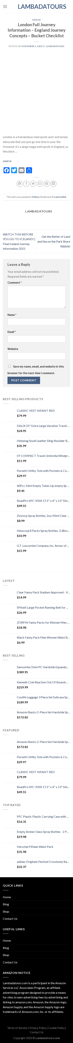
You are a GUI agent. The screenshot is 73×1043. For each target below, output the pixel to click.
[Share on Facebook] (26, 184)
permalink (61, 196)
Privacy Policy (37, 1028)
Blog (6, 904)
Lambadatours (36, 7)
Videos (36, 20)
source (7, 161)
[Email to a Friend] (40, 184)
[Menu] (5, 6)
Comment (14, 282)
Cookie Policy (56, 1028)
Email (11, 331)
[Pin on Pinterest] (47, 184)
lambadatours (55, 46)
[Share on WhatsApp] (19, 184)
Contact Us (10, 918)
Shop (6, 911)
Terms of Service (17, 1028)
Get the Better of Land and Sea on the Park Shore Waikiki (53, 241)
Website (12, 348)
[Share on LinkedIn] (53, 184)
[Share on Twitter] (33, 184)
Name (11, 314)
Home (7, 897)
